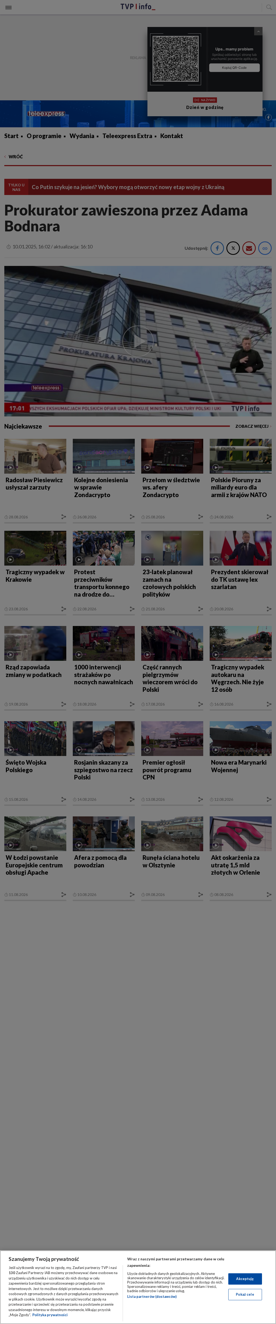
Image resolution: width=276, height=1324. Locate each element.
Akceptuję (245, 1279)
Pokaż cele (245, 1294)
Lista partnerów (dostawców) (152, 1296)
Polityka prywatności (50, 1315)
